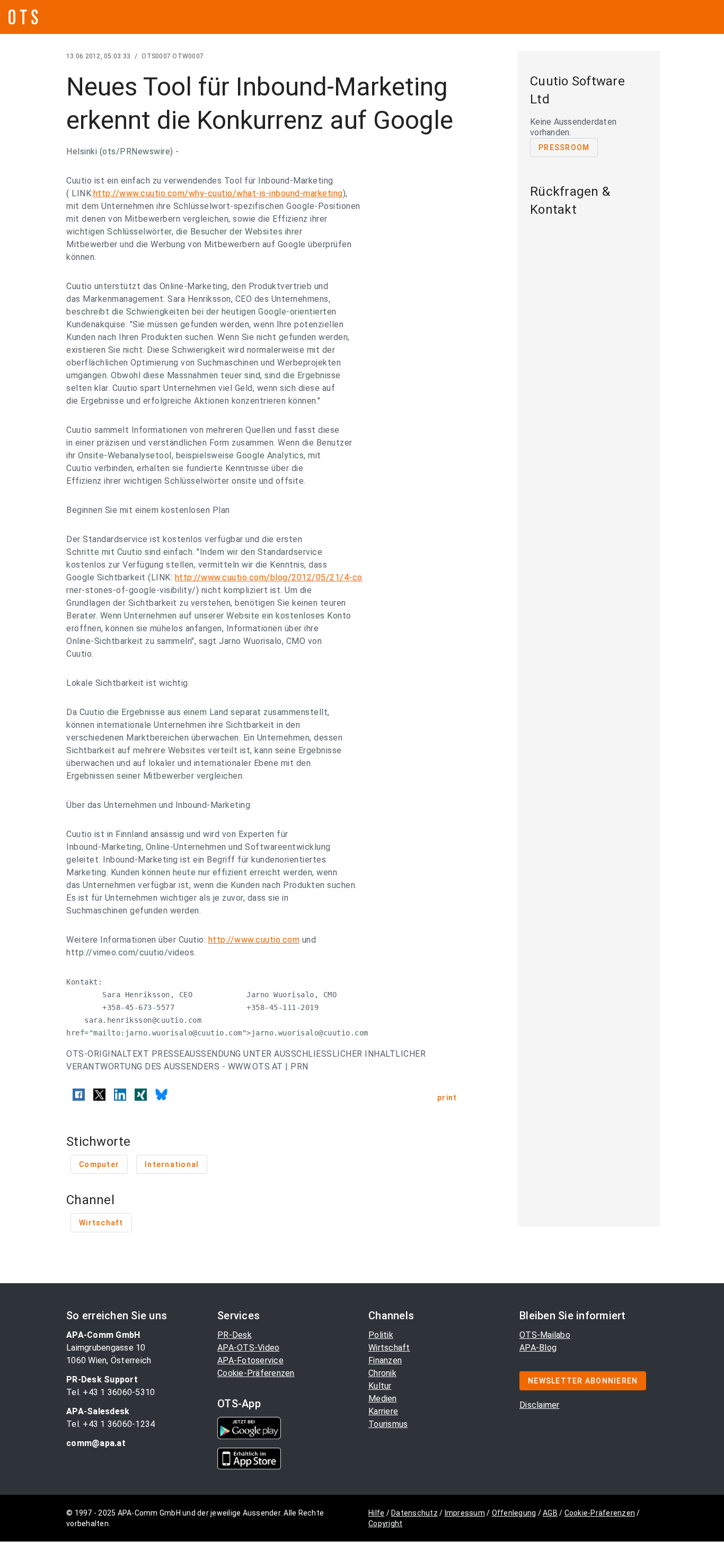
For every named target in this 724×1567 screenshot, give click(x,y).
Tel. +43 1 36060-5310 (110, 1392)
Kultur (380, 1386)
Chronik (382, 1373)
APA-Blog (538, 1348)
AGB (550, 1513)
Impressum (465, 1513)
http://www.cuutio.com (254, 940)
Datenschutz (414, 1513)
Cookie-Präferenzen (256, 1373)
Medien (382, 1399)
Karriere (383, 1411)
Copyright (385, 1523)
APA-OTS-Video (248, 1348)
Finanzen (385, 1360)
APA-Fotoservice (250, 1360)
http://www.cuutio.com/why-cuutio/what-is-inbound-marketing (218, 193)
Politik (380, 1335)
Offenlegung (514, 1513)
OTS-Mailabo (544, 1335)
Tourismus (388, 1424)
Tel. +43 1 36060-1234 (110, 1424)
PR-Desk (234, 1335)
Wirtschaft (389, 1348)
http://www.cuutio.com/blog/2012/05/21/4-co (269, 577)
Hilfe (376, 1513)
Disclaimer (539, 1405)
